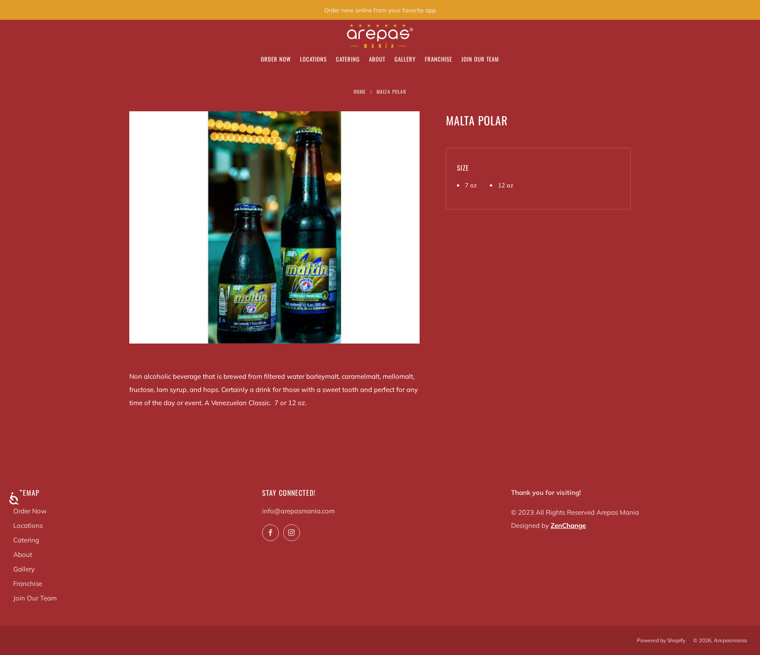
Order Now (276, 59)
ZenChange (568, 525)
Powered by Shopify (661, 640)
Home (360, 91)
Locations (313, 59)
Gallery (405, 59)
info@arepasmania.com (298, 511)
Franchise (438, 59)
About (377, 59)
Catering (348, 59)
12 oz (505, 185)
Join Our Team (480, 59)
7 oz (471, 185)
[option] (274, 227)
